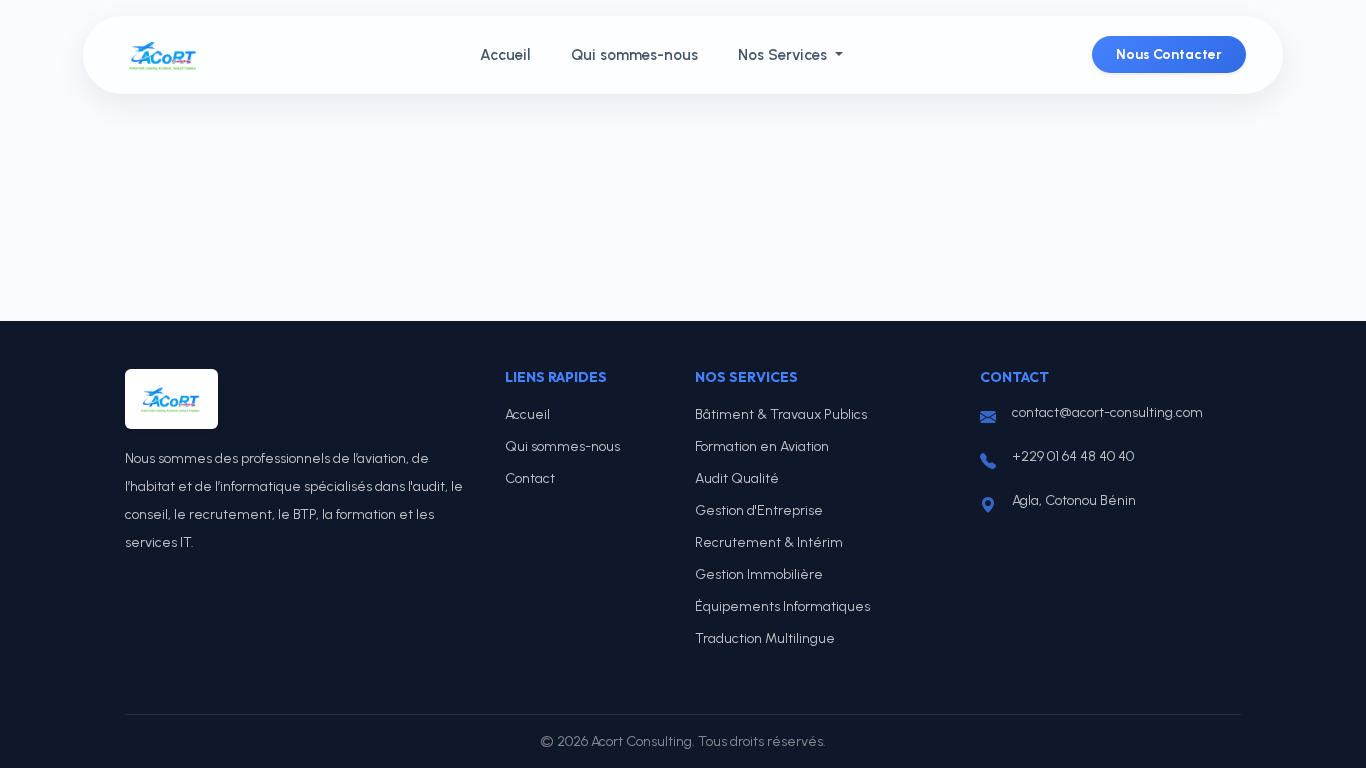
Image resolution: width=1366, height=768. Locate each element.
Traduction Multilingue (765, 638)
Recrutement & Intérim (769, 542)
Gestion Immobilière (759, 574)
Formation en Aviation (762, 446)
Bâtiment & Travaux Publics (781, 414)
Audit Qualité (737, 478)
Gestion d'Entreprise (759, 510)
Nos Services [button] (784, 55)
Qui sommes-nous (634, 55)
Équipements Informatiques (782, 606)
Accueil (505, 55)
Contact (530, 478)
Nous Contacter (1169, 54)
